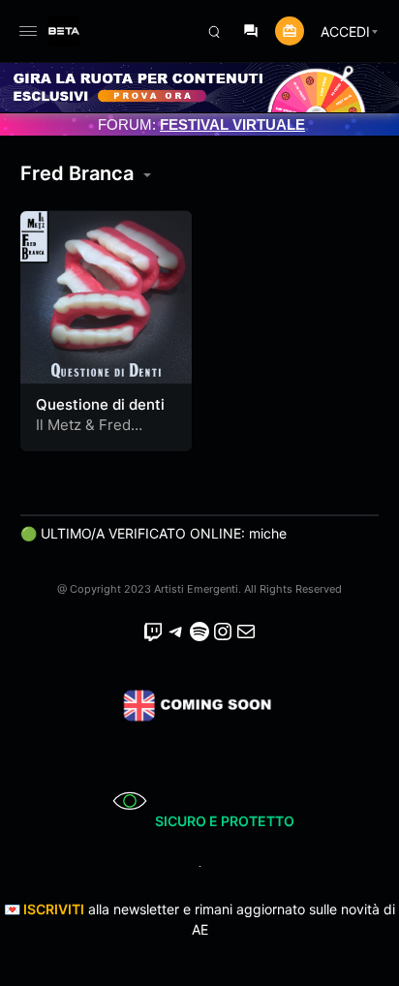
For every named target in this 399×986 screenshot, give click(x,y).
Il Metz (58, 425)
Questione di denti (100, 404)
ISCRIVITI (53, 909)
